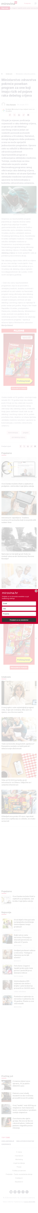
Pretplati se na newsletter (19, 620)
